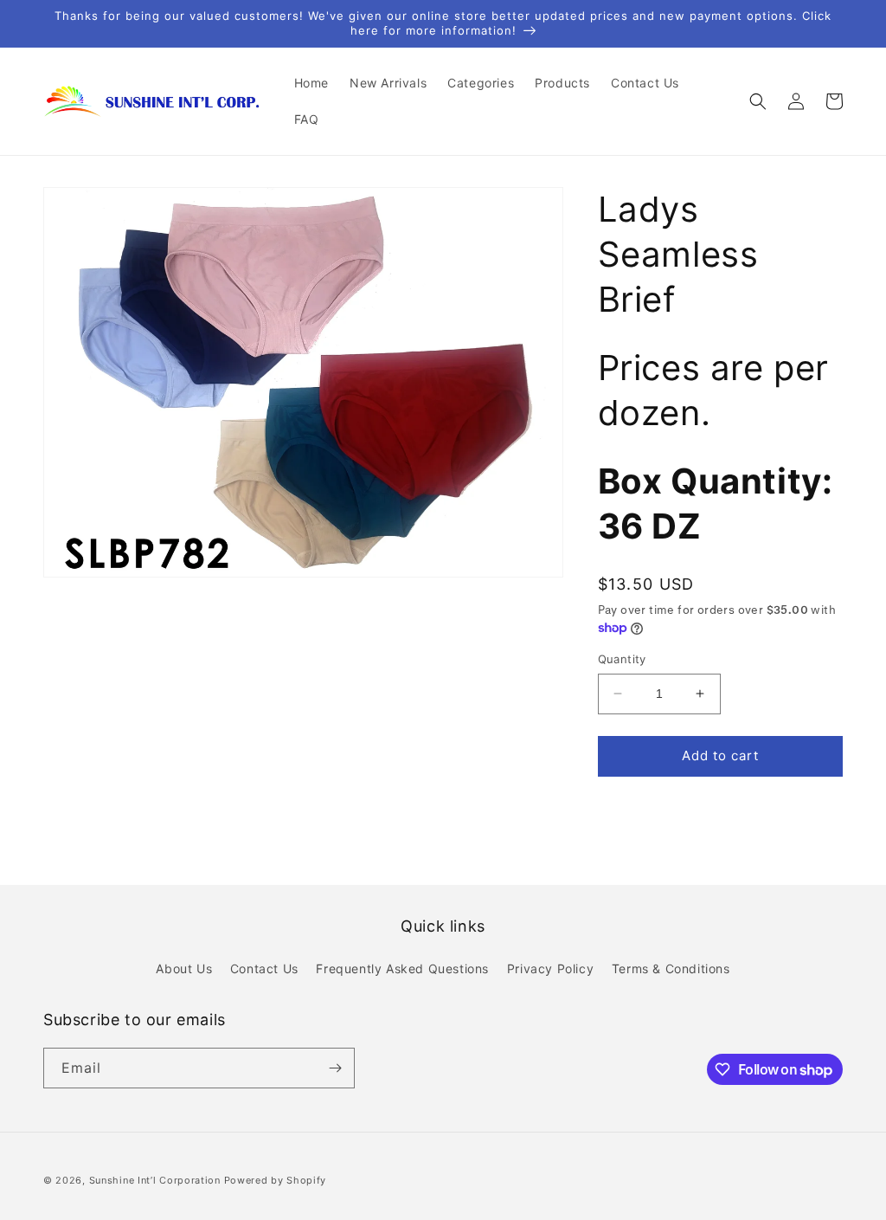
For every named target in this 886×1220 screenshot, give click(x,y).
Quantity (622, 659)
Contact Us (264, 968)
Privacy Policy (550, 968)
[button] (758, 101)
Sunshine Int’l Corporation (155, 1180)
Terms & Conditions (671, 968)
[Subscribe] (335, 1068)
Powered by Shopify (275, 1180)
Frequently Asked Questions (402, 968)
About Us (184, 968)
